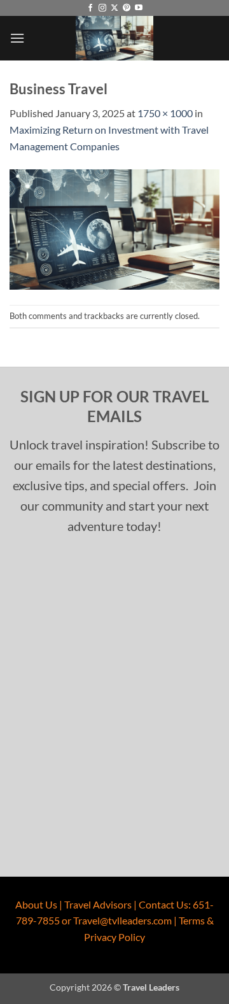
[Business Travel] (114, 228)
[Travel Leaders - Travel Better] (114, 38)
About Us (36, 904)
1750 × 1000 (165, 113)
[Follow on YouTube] (138, 8)
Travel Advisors (98, 904)
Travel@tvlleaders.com (122, 920)
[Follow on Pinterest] (126, 8)
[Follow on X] (114, 8)
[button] (17, 37)
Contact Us (163, 904)
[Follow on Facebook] (90, 8)
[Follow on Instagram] (102, 8)
